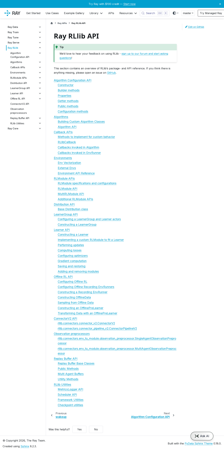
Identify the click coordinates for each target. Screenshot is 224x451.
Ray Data (13, 27)
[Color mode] (175, 13)
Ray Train (13, 32)
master (187, 13)
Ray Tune (13, 37)
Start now (129, 4)
